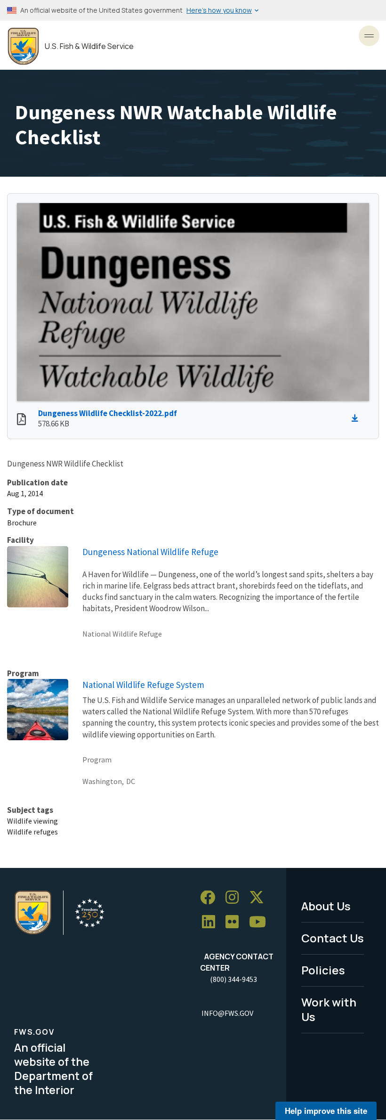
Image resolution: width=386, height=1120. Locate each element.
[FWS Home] (23, 46)
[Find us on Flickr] (235, 922)
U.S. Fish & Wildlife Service (89, 46)
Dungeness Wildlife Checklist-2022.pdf (107, 413)
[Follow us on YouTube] (261, 922)
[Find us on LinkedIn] (212, 922)
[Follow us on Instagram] (235, 898)
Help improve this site (326, 1110)
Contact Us (332, 938)
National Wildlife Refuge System (143, 684)
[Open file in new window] (21, 420)
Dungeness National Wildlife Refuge (150, 551)
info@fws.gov (227, 1013)
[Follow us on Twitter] (260, 898)
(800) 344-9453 (233, 979)
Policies (323, 970)
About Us (326, 906)
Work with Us (328, 1009)
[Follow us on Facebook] (211, 898)
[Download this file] (357, 418)
